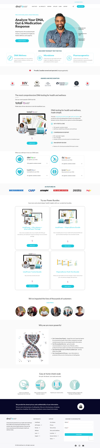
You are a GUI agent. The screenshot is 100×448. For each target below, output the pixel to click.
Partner (49, 6)
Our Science (52, 422)
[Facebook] (75, 445)
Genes (51, 438)
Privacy (51, 425)
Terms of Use (53, 427)
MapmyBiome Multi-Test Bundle (67, 272)
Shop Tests (34, 6)
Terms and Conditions (55, 430)
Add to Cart (32, 143)
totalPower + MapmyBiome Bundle (67, 227)
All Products (42, 6)
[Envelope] (83, 445)
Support (65, 6)
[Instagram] (79, 445)
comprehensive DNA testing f (62, 116)
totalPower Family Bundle (32, 272)
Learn (36, 433)
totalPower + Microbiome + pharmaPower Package (32, 228)
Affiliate (55, 6)
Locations (52, 433)
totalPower (37, 422)
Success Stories (53, 436)
